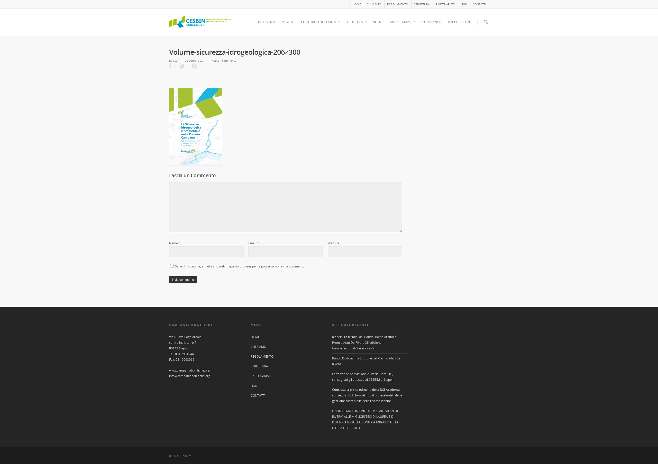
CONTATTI (479, 4)
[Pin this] (193, 66)
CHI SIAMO (374, 4)
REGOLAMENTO (397, 4)
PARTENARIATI (445, 4)
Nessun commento (224, 60)
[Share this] (172, 66)
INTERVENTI (266, 22)
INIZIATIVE (288, 22)
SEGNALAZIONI (431, 22)
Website (333, 243)
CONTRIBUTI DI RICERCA (318, 22)
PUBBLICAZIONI (459, 22)
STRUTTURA (422, 4)
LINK (464, 4)
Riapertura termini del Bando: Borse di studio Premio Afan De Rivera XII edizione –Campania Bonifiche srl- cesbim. (364, 342)
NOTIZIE (378, 22)
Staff (176, 60)
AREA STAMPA (400, 22)
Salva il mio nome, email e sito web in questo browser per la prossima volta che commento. (240, 266)
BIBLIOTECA (354, 22)
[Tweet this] (182, 66)
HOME (356, 4)
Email (253, 243)
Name (174, 243)
